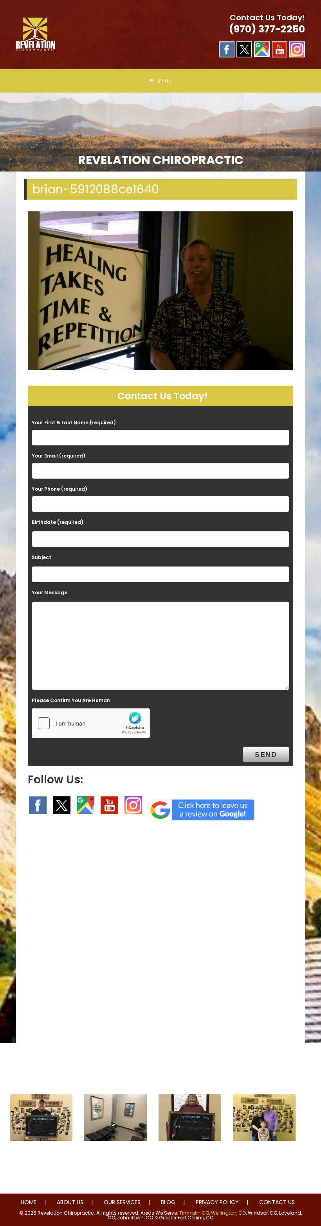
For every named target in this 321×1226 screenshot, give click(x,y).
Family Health (264, 1156)
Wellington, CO (228, 1213)
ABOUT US (70, 1202)
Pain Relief (41, 1156)
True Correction (115, 1156)
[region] (160, 132)
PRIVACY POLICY (217, 1202)
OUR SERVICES (122, 1202)
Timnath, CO (194, 1213)
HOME (28, 1202)
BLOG (168, 1202)
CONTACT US (277, 1202)
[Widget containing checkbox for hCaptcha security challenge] (91, 723)
